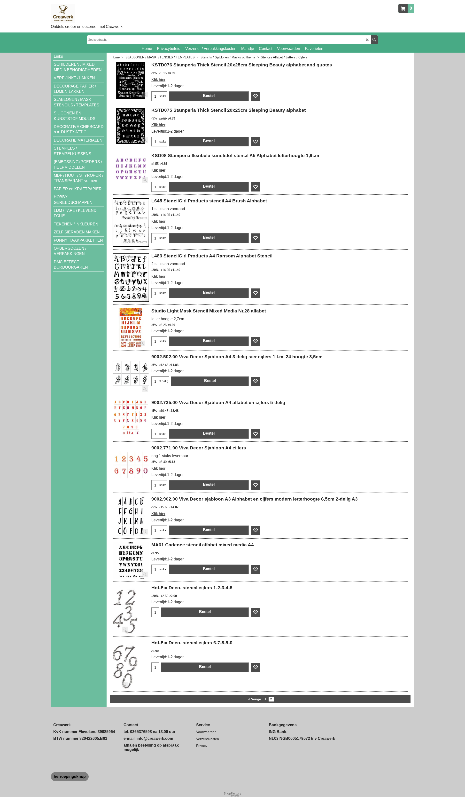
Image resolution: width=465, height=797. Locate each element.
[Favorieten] (255, 96)
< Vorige (254, 699)
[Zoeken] (374, 39)
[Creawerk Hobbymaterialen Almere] (87, 13)
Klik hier (158, 80)
